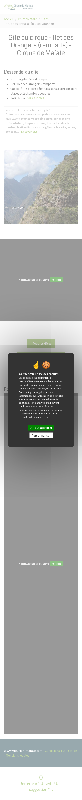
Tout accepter (42, 428)
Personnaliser (41, 435)
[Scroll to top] (73, 791)
